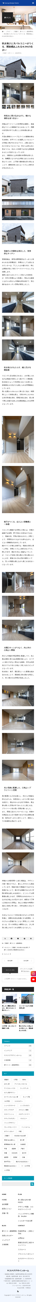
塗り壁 (22, 1140)
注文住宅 (10, 950)
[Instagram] (33, 973)
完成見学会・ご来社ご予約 (26, 1232)
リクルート (22, 1249)
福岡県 (6, 1157)
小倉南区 (23, 1144)
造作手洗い (7, 1161)
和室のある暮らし (9, 1140)
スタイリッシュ (9, 1114)
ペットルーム (26, 1127)
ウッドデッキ (24, 1088)
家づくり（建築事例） (15, 53)
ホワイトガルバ (9, 1131)
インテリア (17, 1050)
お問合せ (21, 1238)
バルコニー (7, 947)
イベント (17, 1046)
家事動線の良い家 (9, 1144)
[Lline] (18, 938)
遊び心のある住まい (22, 1161)
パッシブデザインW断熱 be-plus (26, 1215)
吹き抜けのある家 (22, 947)
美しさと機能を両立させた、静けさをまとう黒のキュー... (9, 1008)
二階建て (5, 53)
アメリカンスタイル (20, 1084)
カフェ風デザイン (9, 1092)
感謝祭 (14, 1148)
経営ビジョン (7, 1209)
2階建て (6, 1079)
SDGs (24, 1079)
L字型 (16, 1079)
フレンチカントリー (10, 1127)
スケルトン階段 (23, 1110)
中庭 (20, 1131)
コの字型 (7, 1101)
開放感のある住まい (19, 950)
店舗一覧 (5, 1213)
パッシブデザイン (9, 1123)
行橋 (23, 1157)
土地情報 (17, 1060)
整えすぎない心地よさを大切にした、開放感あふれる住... (26, 1028)
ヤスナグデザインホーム (17, 1055)
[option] (18, 93)
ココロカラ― (18, 1101)
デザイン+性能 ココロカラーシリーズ (25, 1208)
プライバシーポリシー (26, 1254)
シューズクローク (9, 1105)
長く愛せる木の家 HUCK (25, 1201)
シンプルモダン (25, 1105)
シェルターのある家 (25, 1221)
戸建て (23, 1148)
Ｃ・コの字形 (26, 1166)
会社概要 (5, 1204)
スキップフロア (9, 1110)
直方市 (24, 1153)
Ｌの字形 (7, 1170)
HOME (4, 1200)
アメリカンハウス (9, 1088)
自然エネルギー (7, 1235)
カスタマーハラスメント (26, 1260)
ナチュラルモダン (9, 1118)
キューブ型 (26, 1097)
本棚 (5, 1153)
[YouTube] (33, 979)
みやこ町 (7, 1084)
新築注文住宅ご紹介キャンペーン (26, 1244)
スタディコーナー (24, 1114)
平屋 (5, 1148)
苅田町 (15, 1157)
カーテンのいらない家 (11, 1097)
